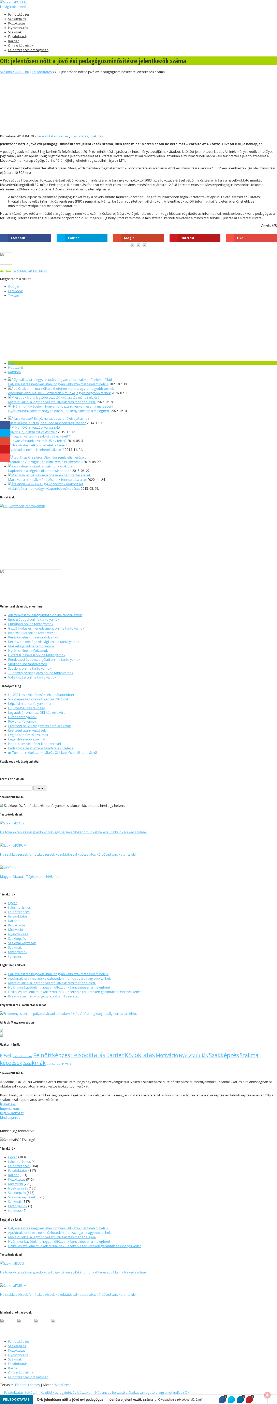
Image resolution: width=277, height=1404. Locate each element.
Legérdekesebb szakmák (27, 739)
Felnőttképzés (19, 14)
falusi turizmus (19, 907)
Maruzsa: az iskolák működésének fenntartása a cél (47, 479)
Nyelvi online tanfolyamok (28, 650)
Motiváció (15, 929)
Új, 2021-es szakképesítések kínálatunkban (41, 694)
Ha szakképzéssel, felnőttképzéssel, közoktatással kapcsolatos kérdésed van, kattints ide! (68, 854)
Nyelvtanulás (18, 27)
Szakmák (15, 32)
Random (14, 372)
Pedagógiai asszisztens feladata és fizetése (40, 748)
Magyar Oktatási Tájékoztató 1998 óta (29, 876)
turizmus (15, 956)
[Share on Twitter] (231, 1399)
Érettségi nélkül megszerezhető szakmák (39, 726)
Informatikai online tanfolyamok (32, 633)
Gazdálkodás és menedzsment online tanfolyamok (46, 628)
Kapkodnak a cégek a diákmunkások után (39, 470)
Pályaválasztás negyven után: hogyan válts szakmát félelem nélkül (58, 384)
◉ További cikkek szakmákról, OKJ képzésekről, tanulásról (52, 752)
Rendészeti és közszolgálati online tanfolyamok (44, 659)
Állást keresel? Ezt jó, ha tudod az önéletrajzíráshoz (47, 423)
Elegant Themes (27, 1385)
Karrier (13, 41)
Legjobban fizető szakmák (28, 735)
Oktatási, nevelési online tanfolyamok (36, 655)
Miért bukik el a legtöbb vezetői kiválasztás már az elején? (52, 402)
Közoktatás (16, 23)
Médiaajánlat (10, 1117)
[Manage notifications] (267, 1395)
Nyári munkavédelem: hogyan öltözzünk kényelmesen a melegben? (59, 411)
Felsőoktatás (18, 36)
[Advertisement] (121, 102)
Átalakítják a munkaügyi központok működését (44, 488)
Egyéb (12, 903)
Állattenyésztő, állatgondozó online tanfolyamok (45, 615)
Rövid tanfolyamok (22, 721)
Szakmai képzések (22, 943)
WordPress (62, 1385)
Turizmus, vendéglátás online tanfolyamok (40, 673)
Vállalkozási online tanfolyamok (32, 677)
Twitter (13, 295)
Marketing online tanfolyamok (31, 646)
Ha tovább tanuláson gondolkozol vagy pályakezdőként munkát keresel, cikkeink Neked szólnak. (73, 832)
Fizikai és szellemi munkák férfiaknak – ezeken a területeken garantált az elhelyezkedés (74, 992)
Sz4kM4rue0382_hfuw (30, 271)
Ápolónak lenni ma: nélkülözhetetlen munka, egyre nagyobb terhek (59, 393)
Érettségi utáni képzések (27, 730)
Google (13, 286)
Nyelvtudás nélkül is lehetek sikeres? (36, 449)
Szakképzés (17, 19)
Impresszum (9, 1108)
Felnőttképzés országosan (28, 50)
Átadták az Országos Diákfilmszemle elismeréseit (45, 462)
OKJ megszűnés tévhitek (26, 708)
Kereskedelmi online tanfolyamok (33, 637)
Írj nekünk (8, 1104)
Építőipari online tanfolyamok (30, 624)
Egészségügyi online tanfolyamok (33, 619)
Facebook (15, 291)
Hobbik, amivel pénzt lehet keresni (34, 743)
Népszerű (15, 367)
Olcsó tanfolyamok (22, 717)
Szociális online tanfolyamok (29, 668)
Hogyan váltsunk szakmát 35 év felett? (37, 441)
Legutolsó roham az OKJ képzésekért (36, 712)
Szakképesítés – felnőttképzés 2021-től (38, 699)
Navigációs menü (13, 6)
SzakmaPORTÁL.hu (14, 72)
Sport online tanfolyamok (27, 664)
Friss (11, 363)
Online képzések (20, 45)
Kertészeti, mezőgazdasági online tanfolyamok (43, 641)
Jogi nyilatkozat (12, 1113)
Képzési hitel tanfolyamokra (29, 703)
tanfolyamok (17, 952)
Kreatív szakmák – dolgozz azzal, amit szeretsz (43, 996)
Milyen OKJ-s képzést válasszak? (32, 432)
